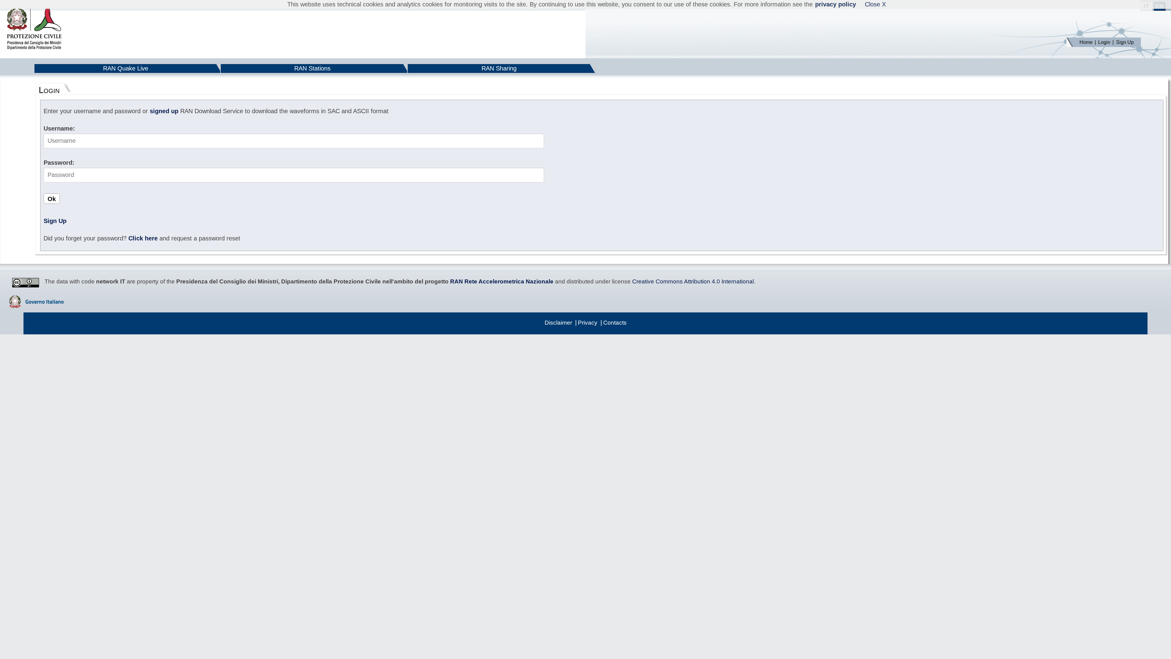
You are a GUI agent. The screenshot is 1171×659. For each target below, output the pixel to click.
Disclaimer (558, 322)
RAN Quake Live (125, 68)
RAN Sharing (499, 68)
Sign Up (1125, 42)
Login (1104, 42)
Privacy (587, 322)
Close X (875, 4)
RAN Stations (312, 68)
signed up (164, 111)
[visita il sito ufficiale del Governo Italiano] (36, 306)
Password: (59, 162)
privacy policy (835, 4)
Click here (143, 238)
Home (1086, 42)
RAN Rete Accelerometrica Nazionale (501, 281)
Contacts (615, 322)
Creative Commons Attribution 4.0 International (693, 281)
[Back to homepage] (34, 29)
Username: (59, 128)
